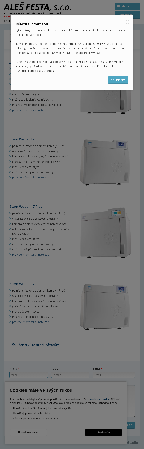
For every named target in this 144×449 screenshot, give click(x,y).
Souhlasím (118, 80)
